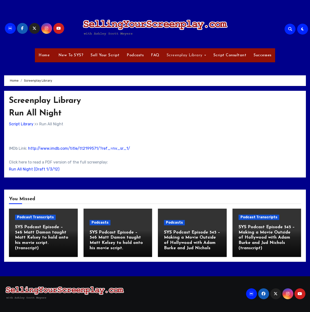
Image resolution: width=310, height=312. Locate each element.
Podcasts (135, 55)
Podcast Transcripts (35, 217)
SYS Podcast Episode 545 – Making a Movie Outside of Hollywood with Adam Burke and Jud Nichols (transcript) (267, 237)
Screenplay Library (185, 55)
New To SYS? (70, 55)
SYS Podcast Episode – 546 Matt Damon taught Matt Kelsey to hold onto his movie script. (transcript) (41, 237)
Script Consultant (230, 55)
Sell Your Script (105, 55)
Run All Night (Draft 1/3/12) (34, 169)
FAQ (155, 55)
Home (44, 55)
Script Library (21, 124)
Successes (262, 55)
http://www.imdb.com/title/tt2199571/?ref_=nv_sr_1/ (79, 148)
